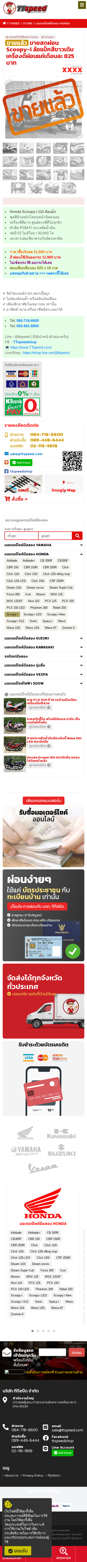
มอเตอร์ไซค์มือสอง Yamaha (28, 545)
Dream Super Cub (61, 587)
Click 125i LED (16, 581)
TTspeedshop (25, 342)
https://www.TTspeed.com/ (31, 347)
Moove (40, 594)
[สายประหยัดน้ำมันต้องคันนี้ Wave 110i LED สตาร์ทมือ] (15, 744)
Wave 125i (32, 627)
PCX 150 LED (16, 607)
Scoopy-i (49, 37)
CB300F (63, 560)
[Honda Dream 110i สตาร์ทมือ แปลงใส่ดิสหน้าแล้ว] (15, 764)
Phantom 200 (39, 607)
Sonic (33, 621)
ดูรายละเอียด (37, 707)
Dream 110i (14, 587)
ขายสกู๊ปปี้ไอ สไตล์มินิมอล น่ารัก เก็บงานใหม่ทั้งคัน (53, 720)
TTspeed (13, 23)
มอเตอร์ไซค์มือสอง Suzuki (26, 638)
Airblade (12, 560)
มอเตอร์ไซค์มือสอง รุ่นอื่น (24, 665)
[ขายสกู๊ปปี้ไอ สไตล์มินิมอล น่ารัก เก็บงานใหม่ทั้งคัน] (15, 725)
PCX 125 (50, 601)
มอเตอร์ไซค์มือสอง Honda (53, 23)
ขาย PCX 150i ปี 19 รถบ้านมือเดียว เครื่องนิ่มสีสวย (52, 701)
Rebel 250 (59, 607)
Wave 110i (13, 627)
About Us (12, 1475)
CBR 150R (30, 567)
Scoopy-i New (56, 614)
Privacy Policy (33, 1475)
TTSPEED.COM (25, 8)
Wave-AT (51, 627)
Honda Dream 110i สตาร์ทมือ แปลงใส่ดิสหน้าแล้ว (53, 759)
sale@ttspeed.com (26, 453)
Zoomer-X (68, 627)
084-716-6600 (28, 321)
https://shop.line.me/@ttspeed (46, 353)
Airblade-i (29, 560)
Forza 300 (13, 594)
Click (65, 567)
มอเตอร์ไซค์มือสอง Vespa (26, 675)
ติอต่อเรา (54, 1475)
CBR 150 (12, 567)
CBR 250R (50, 567)
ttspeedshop (21, 471)
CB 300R (46, 560)
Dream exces (35, 587)
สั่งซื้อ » (19, 499)
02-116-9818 (43, 445)
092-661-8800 (28, 326)
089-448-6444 (47, 440)
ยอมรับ (21, 1550)
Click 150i (37, 581)
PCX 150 (68, 601)
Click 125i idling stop (56, 574)
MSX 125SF (15, 601)
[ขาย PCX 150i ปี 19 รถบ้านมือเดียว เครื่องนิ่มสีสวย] (15, 706)
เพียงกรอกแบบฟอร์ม (43, 801)
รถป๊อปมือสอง (16, 656)
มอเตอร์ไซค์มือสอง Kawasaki (29, 647)
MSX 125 (57, 594)
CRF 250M (57, 581)
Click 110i (13, 574)
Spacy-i (47, 621)
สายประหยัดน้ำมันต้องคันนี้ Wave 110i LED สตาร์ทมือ (54, 739)
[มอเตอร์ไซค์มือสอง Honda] (43, 1205)
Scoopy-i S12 (15, 621)
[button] (32, 1331)
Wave (61, 621)
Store (27, 23)
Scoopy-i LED (32, 614)
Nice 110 (33, 601)
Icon (28, 594)
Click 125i (31, 574)
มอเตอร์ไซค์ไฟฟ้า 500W (24, 683)
